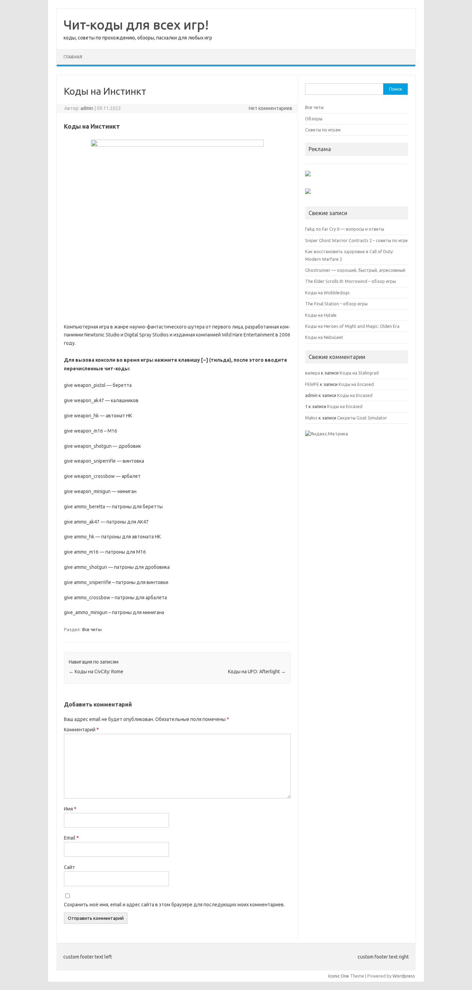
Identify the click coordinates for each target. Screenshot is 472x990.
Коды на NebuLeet (324, 337)
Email (71, 838)
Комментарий (81, 729)
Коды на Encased (356, 384)
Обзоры (313, 118)
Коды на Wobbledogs (327, 292)
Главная (73, 57)
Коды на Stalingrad (359, 372)
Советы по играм (323, 129)
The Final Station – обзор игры (336, 303)
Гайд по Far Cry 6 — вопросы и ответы (344, 228)
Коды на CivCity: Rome (96, 671)
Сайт (69, 867)
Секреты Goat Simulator (362, 417)
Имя (70, 809)
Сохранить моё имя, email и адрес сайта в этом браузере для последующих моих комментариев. (174, 904)
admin (87, 108)
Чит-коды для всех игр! (136, 24)
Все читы (92, 629)
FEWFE (312, 384)
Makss (311, 417)
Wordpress (404, 975)
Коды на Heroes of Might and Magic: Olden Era (352, 326)
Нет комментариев (270, 108)
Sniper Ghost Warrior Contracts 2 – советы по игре (356, 240)
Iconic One (338, 975)
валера (312, 372)
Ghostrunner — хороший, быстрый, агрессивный (355, 270)
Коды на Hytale (321, 315)
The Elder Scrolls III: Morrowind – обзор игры (350, 281)
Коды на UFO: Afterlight (257, 671)
